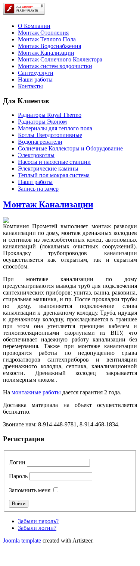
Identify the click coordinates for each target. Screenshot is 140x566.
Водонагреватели (40, 142)
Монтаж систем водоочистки (55, 66)
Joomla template (22, 540)
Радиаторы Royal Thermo (49, 115)
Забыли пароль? (38, 521)
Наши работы (35, 79)
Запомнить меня (29, 490)
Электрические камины (48, 168)
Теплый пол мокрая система (54, 175)
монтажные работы (36, 392)
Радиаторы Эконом (42, 121)
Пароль (18, 476)
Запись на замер (38, 188)
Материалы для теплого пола (55, 128)
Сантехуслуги (35, 73)
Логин (17, 462)
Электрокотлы (36, 155)
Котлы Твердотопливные (50, 135)
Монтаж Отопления (43, 32)
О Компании (34, 26)
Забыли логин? (37, 528)
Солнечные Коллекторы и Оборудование (70, 148)
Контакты (30, 86)
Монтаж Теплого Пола (47, 39)
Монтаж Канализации (46, 53)
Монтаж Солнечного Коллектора (60, 59)
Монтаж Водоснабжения (49, 46)
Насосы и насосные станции (54, 162)
